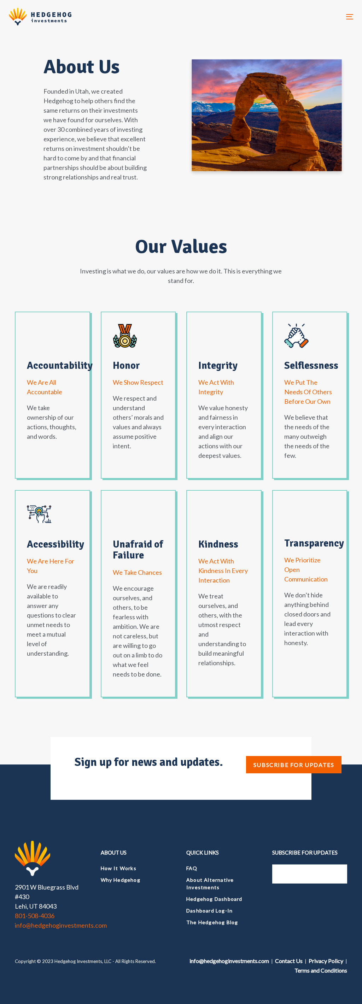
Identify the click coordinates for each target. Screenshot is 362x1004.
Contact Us (289, 960)
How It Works (118, 868)
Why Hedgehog (120, 880)
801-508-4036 (34, 916)
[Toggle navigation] (295, 16)
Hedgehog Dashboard (214, 899)
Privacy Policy (326, 960)
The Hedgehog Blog (212, 922)
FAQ (192, 868)
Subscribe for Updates (293, 764)
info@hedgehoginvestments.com (61, 925)
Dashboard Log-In (209, 911)
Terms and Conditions (320, 970)
